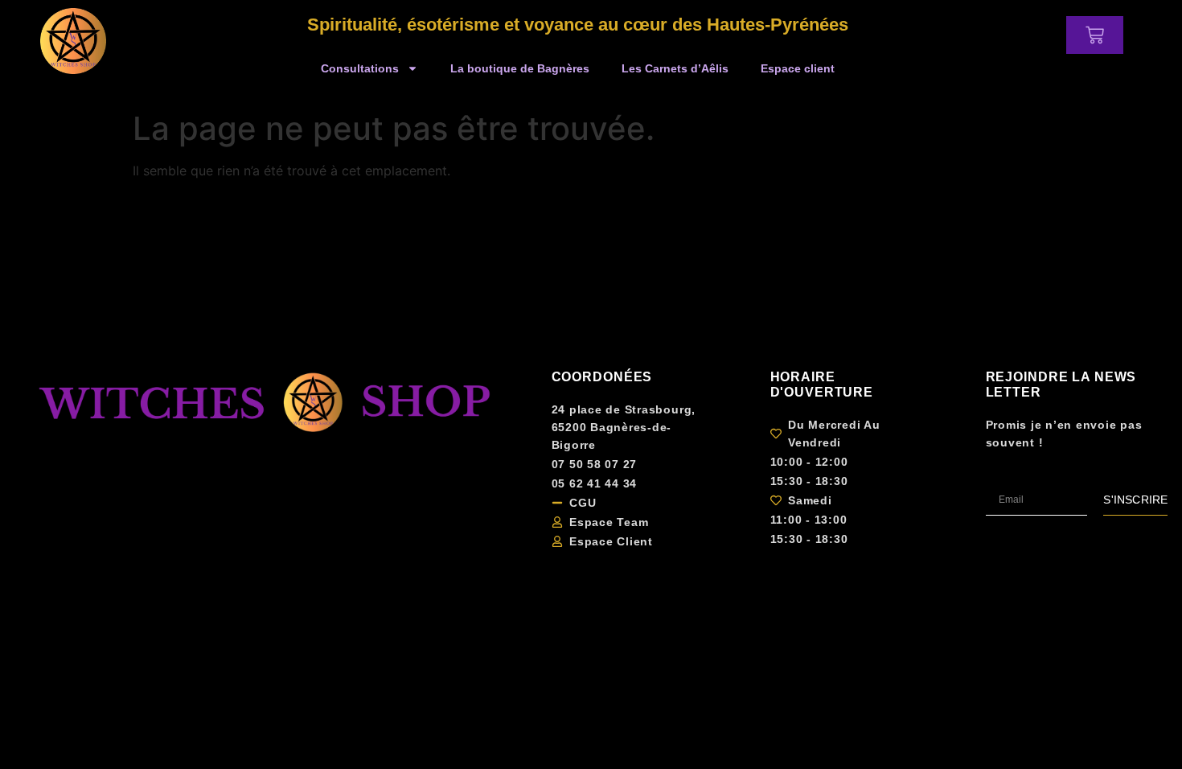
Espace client (798, 68)
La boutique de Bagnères (519, 68)
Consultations (360, 68)
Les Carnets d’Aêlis (675, 68)
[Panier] (1094, 35)
